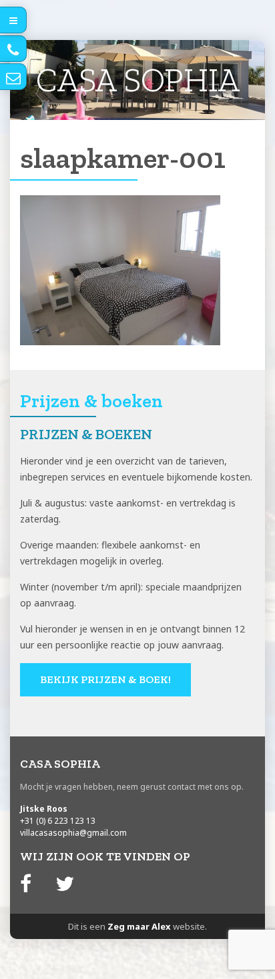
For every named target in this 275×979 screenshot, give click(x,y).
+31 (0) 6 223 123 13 (57, 820)
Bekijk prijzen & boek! (105, 679)
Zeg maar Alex (139, 926)
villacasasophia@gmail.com (73, 832)
